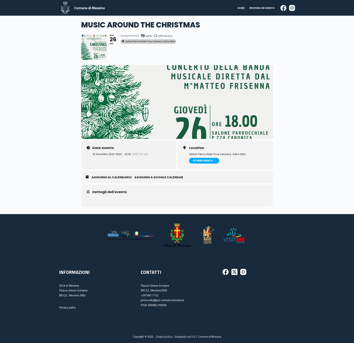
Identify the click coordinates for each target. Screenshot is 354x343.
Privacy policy (67, 307)
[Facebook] (283, 8)
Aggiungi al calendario (111, 177)
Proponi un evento (262, 8)
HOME (241, 8)
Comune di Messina (89, 8)
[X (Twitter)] (234, 272)
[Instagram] (292, 8)
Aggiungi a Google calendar (158, 177)
